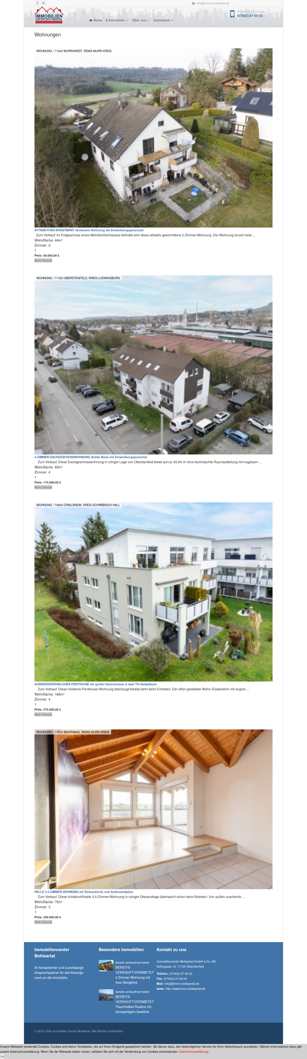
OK (2, 1056)
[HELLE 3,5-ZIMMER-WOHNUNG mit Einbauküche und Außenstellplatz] (153, 809)
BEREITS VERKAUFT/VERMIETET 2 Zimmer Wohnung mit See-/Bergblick (134, 975)
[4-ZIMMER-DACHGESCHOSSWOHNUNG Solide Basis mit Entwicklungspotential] (153, 365)
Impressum (162, 20)
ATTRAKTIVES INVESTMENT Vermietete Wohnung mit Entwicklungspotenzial (88, 230)
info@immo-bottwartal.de (213, 3)
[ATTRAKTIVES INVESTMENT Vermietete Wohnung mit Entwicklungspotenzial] (153, 138)
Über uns (139, 20)
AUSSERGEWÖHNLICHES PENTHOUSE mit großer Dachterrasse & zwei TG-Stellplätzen (95, 684)
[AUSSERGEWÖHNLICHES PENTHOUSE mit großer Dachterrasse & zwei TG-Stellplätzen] (153, 592)
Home (97, 20)
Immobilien (116, 20)
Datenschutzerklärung (193, 1051)
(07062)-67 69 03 (250, 15)
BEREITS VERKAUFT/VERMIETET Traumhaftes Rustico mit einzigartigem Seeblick (134, 1004)
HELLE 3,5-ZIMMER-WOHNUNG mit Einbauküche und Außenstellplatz (83, 892)
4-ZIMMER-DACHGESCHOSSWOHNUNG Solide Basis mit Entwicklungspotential (90, 457)
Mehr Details (43, 260)
